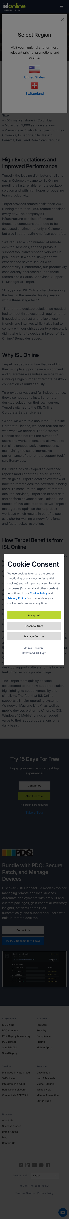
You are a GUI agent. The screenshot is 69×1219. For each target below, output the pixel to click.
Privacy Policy (16, 598)
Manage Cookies (34, 636)
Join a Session (33, 648)
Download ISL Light (34, 653)
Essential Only (34, 625)
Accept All (34, 615)
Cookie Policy (39, 593)
